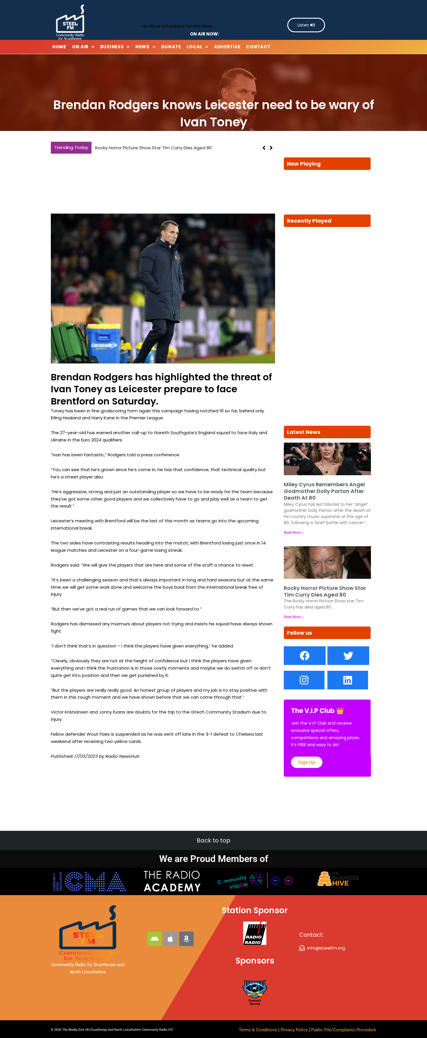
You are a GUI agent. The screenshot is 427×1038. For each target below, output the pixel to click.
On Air (80, 47)
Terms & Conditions (258, 1029)
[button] (271, 147)
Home (59, 47)
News (142, 47)
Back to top (213, 840)
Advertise (227, 47)
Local (195, 47)
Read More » (293, 532)
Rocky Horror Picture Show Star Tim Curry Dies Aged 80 (153, 148)
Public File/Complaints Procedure (343, 1029)
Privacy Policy (295, 1029)
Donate (171, 47)
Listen (303, 25)
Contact (258, 47)
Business (112, 47)
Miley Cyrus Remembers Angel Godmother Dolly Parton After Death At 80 (324, 491)
